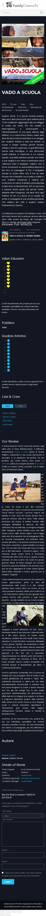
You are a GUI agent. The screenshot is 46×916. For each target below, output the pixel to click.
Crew (20, 406)
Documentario (35, 230)
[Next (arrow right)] (8, 914)
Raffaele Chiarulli (8, 755)
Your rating (6, 811)
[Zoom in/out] (19, 911)
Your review (7, 819)
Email (5, 861)
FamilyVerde (26, 775)
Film (31, 104)
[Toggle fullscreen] (13, 911)
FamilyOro (17, 230)
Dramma (22, 107)
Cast (8, 406)
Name (5, 850)
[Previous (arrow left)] (2, 914)
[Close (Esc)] (2, 911)
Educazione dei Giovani (30, 778)
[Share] (8, 911)
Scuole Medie (26, 781)
